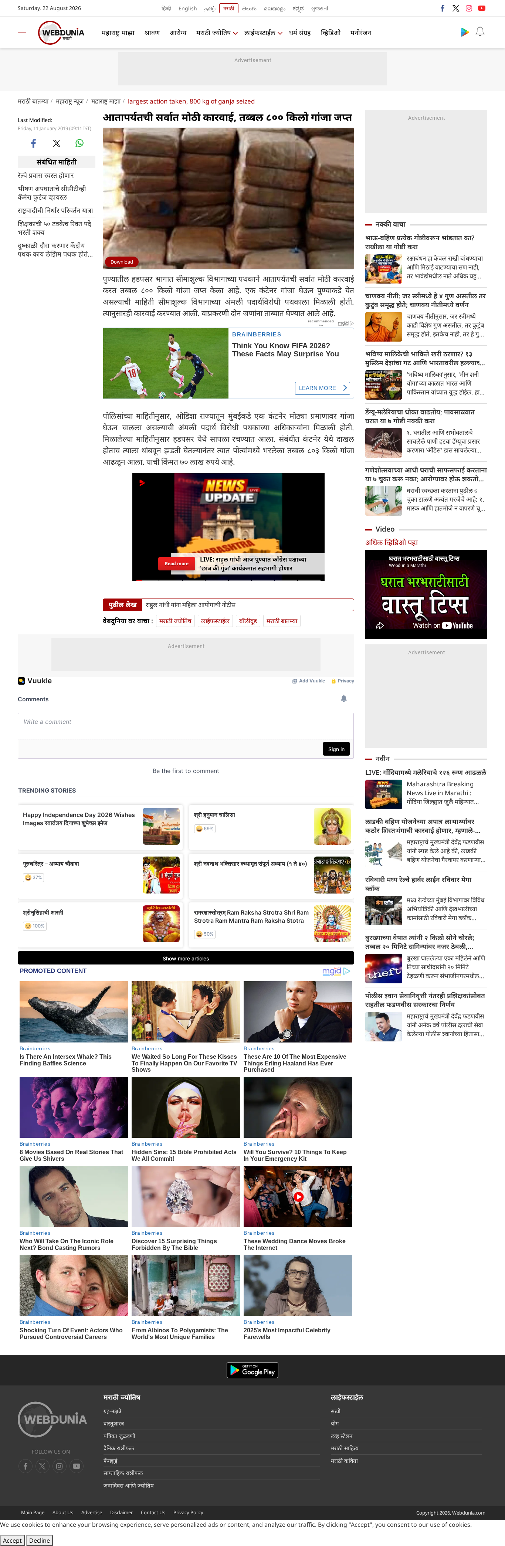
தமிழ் (210, 8)
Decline (39, 1540)
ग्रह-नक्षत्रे (112, 1411)
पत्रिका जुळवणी (119, 1436)
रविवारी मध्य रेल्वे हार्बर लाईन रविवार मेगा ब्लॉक (418, 884)
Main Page (32, 1512)
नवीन (383, 758)
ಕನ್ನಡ (298, 8)
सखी (335, 1411)
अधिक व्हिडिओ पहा (391, 542)
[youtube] (481, 8)
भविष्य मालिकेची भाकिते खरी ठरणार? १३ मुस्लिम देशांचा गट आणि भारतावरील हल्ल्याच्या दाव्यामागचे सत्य (425, 358)
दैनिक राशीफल (119, 1448)
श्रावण (152, 32)
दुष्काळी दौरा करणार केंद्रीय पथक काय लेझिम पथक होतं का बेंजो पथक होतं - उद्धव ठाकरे (53, 249)
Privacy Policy (188, 1512)
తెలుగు (249, 8)
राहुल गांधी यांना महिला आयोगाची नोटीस (190, 605)
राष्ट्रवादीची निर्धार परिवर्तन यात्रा (55, 210)
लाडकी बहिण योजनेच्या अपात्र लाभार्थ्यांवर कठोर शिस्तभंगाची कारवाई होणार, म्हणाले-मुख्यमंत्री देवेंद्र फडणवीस (420, 826)
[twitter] (455, 8)
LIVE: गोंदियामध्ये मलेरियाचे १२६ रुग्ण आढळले (425, 772)
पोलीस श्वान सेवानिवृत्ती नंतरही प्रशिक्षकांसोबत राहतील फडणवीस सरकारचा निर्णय (425, 1000)
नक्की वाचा (391, 224)
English (188, 8)
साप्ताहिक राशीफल (123, 1473)
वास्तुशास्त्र (114, 1423)
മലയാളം (274, 8)
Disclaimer (121, 1512)
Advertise (91, 1512)
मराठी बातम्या (33, 101)
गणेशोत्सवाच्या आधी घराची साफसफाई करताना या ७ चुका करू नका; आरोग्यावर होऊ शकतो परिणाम (426, 474)
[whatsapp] (79, 143)
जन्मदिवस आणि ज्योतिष (129, 1485)
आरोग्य (178, 32)
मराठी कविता (344, 1460)
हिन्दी (166, 8)
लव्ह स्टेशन (341, 1436)
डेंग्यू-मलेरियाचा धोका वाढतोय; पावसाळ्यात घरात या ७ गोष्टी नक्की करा (420, 416)
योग (335, 1423)
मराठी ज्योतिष (213, 32)
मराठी (228, 8)
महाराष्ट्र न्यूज (70, 101)
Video (385, 529)
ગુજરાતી (319, 8)
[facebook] (442, 8)
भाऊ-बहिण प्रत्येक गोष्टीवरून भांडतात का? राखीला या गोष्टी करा (419, 242)
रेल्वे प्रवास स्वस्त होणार (46, 175)
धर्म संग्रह (300, 32)
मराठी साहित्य (345, 1448)
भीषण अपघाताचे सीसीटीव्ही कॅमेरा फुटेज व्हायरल (52, 192)
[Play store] (465, 31)
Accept (12, 1540)
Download (122, 261)
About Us (62, 1512)
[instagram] (468, 8)
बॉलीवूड (248, 621)
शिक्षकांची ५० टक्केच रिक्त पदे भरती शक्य (54, 228)
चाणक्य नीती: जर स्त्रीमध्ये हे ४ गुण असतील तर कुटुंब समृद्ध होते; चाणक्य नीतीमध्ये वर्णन (425, 300)
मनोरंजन (360, 32)
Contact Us (153, 1512)
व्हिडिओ (330, 32)
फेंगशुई (110, 1460)
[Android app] (252, 1370)
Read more (176, 563)
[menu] (25, 32)
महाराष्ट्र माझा (118, 32)
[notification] (479, 31)
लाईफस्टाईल (259, 32)
